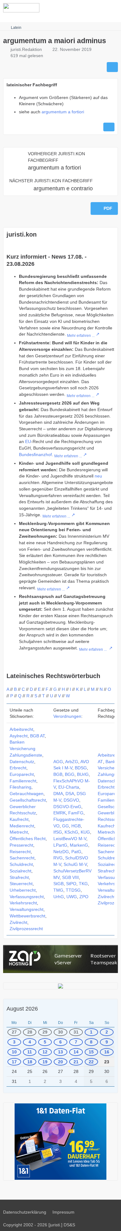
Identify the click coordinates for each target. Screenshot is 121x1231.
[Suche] (82, 8)
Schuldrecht (21, 864)
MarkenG (79, 845)
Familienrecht (23, 780)
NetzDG (61, 851)
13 (60, 1051)
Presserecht (21, 845)
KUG (85, 832)
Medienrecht (22, 825)
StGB (58, 883)
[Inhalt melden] (108, 127)
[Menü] (113, 8)
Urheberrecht (23, 890)
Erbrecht (18, 767)
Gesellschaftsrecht (28, 800)
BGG (69, 774)
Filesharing (20, 787)
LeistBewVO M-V (69, 838)
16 (106, 1051)
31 (76, 1032)
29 (45, 1032)
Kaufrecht (19, 819)
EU (28, 441)
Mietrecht (19, 832)
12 (45, 1051)
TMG (58, 890)
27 (14, 1032)
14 (76, 1051)
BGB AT (37, 735)
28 (29, 1032)
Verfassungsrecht (27, 896)
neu (98, 475)
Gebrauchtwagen (26, 793)
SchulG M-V (75, 864)
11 (29, 1051)
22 (91, 1061)
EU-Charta (68, 787)
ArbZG (71, 761)
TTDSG (73, 890)
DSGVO (71, 800)
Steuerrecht (21, 883)
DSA (69, 793)
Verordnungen (67, 716)
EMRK (59, 812)
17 (14, 1061)
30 (60, 1032)
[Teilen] (112, 67)
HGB (76, 825)
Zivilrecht (18, 922)
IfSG (57, 832)
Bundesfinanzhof (35, 454)
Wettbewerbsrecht (27, 915)
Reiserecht (20, 851)
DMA (58, 793)
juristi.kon (22, 234)
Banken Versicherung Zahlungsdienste (26, 748)
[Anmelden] (97, 8)
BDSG (81, 767)
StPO (71, 883)
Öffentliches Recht (28, 838)
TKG (83, 883)
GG (65, 825)
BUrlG (83, 774)
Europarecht (22, 774)
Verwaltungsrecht (26, 909)
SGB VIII (70, 877)
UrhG (58, 896)
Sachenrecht (22, 857)
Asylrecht (19, 735)
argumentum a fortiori (63, 111)
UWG (71, 896)
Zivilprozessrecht (26, 928)
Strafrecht (19, 877)
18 (29, 1061)
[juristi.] (21, 8)
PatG (76, 851)
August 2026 (22, 1009)
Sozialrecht (20, 870)
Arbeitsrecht (21, 729)
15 (91, 1051)
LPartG (60, 845)
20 (60, 1061)
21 (76, 1061)
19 (45, 1061)
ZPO (83, 896)
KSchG (71, 832)
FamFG (75, 812)
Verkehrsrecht (23, 902)
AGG (58, 761)
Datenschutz (22, 761)
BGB (57, 774)
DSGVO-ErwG (67, 806)
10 (14, 1051)
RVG (58, 857)
